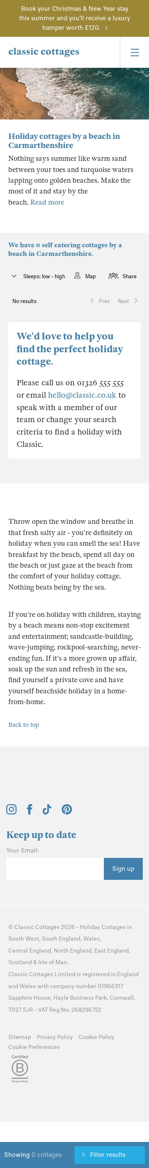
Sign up (123, 868)
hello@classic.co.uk (82, 395)
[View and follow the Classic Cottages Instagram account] (11, 812)
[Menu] (134, 52)
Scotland (20, 962)
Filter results (107, 1154)
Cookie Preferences (34, 1047)
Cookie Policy (96, 1037)
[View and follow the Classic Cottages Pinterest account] (67, 812)
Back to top (23, 725)
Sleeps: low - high (43, 276)
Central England (29, 950)
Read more (47, 202)
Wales (91, 938)
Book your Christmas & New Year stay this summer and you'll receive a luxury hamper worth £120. (74, 18)
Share (130, 276)
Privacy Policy (55, 1037)
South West (23, 938)
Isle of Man (52, 962)
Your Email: (22, 850)
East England (111, 950)
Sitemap (19, 1037)
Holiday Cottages (103, 927)
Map (90, 276)
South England (61, 938)
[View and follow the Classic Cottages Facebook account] (29, 812)
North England (72, 950)
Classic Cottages (37, 927)
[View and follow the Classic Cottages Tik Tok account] (47, 812)
